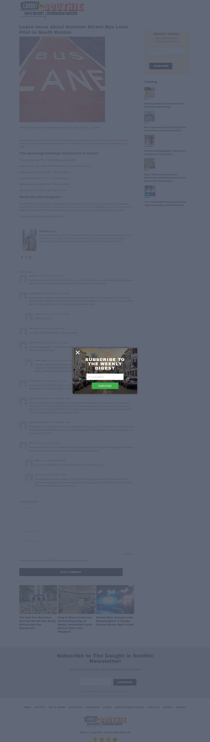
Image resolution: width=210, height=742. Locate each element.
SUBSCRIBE (105, 385)
